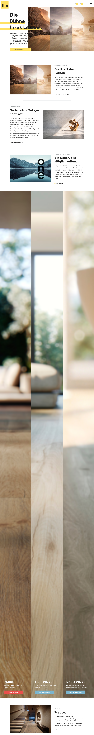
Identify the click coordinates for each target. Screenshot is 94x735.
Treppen (58, 730)
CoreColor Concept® (62, 94)
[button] (90, 3)
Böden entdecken (20, 49)
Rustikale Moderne (17, 142)
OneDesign (59, 183)
